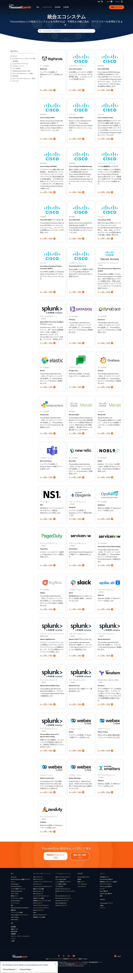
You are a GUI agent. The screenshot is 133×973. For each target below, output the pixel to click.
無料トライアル (116, 7)
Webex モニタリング (61, 905)
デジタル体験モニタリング (18, 889)
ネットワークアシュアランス (41, 907)
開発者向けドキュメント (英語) (108, 881)
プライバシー (74, 959)
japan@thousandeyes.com (74, 962)
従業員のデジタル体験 (39, 917)
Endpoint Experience (16, 891)
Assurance (14, 877)
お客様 (101, 905)
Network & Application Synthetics (20, 907)
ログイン (117, 1)
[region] (29, 967)
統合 (12, 905)
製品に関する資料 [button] (80, 856)
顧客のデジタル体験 (38, 889)
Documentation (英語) (106, 879)
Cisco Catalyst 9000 (60, 879)
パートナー (103, 908)
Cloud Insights (15, 884)
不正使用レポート (104, 877)
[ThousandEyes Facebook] (58, 956)
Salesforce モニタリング (61, 900)
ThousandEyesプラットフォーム (19, 915)
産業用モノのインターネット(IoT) (42, 900)
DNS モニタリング (38, 893)
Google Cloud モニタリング (62, 889)
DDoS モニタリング (38, 891)
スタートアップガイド (106, 884)
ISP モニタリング (37, 903)
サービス (102, 889)
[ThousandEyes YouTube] (74, 956)
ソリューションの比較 (17, 912)
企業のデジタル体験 (38, 898)
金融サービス (14, 929)
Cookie (85, 959)
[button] (109, 1)
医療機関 (13, 934)
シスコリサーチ (82, 886)
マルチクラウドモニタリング (41, 905)
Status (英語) (103, 891)
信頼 (101, 896)
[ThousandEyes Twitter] (64, 956)
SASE (34, 912)
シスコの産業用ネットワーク (63, 881)
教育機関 (13, 926)
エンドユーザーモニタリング (41, 896)
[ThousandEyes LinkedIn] (69, 956)
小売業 (12, 941)
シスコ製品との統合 (60, 884)
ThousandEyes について (106, 903)
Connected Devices (16, 886)
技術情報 (57, 7)
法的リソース (49, 959)
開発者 (79, 879)
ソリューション (47, 7)
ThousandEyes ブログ (83, 877)
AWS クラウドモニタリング (62, 877)
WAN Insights (14, 919)
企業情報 (66, 7)
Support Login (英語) (105, 893)
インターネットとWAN (17, 898)
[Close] (55, 964)
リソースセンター (82, 884)
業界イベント (81, 881)
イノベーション (15, 903)
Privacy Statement (9, 969)
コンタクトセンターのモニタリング (42, 886)
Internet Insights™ (15, 900)
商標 (80, 959)
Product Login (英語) (105, 886)
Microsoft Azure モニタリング (63, 898)
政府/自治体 (14, 931)
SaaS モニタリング (38, 910)
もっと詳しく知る (46, 90)
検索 (99, 1)
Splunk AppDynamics (61, 903)
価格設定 (13, 910)
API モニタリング (37, 877)
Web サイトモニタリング (40, 915)
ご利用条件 (65, 959)
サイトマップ (57, 959)
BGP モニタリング (38, 879)
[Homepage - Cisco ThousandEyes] (22, 7)
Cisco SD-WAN (59, 886)
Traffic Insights (15, 917)
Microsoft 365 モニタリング (62, 896)
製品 (38, 7)
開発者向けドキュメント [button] (55, 856)
